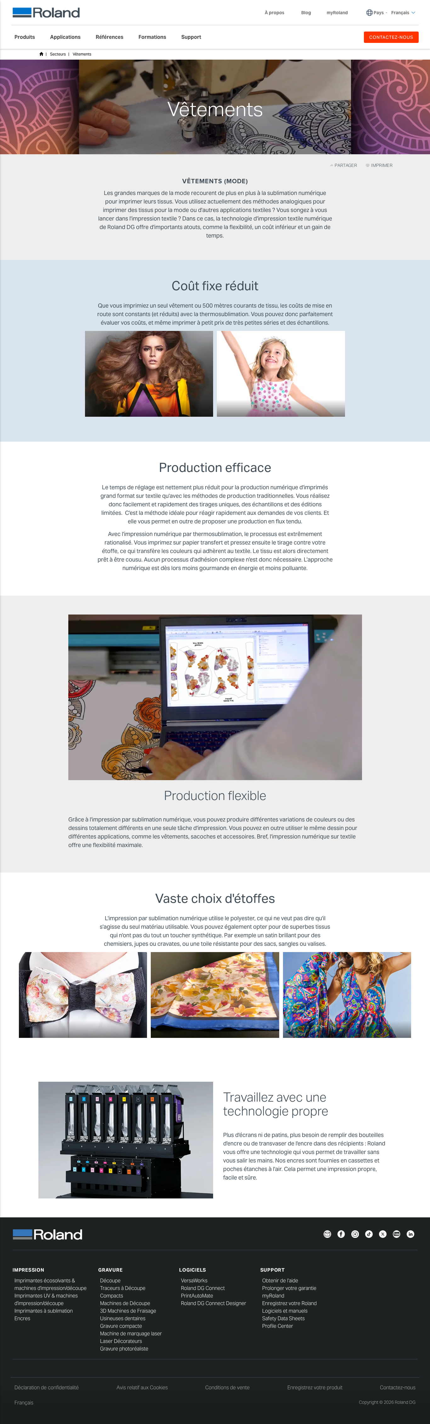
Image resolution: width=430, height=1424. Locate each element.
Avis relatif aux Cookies (142, 1387)
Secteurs (58, 54)
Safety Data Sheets (283, 1318)
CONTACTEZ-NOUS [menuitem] (391, 37)
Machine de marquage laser (131, 1333)
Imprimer (381, 165)
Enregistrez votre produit (314, 1387)
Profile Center (277, 1326)
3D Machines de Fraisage (128, 1311)
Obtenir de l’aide (280, 1280)
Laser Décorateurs (121, 1341)
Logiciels (192, 1270)
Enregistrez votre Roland (289, 1303)
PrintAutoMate (197, 1295)
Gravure (110, 1270)
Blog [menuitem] (306, 12)
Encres (22, 1318)
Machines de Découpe (125, 1303)
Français (23, 1402)
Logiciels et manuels (285, 1311)
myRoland (273, 1295)
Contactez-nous (398, 1387)
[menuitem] (27, 37)
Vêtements (82, 54)
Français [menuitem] (400, 12)
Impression (28, 1270)
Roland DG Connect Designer (213, 1303)
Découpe (110, 1280)
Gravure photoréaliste (124, 1348)
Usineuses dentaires (122, 1318)
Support (272, 1270)
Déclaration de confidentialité (46, 1387)
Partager (346, 165)
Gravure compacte (121, 1326)
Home (41, 54)
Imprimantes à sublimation (43, 1311)
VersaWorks (194, 1280)
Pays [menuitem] (379, 12)
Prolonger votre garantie (289, 1288)
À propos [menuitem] (274, 12)
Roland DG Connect (203, 1288)
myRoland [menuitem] (337, 12)
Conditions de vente (227, 1387)
